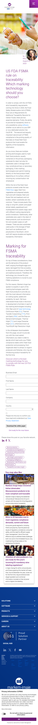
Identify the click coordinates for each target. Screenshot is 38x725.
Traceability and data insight (16, 467)
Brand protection (12, 447)
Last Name (10, 389)
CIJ (20, 311)
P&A (15, 316)
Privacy (13, 660)
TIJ (12, 321)
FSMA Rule (10, 190)
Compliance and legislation (15, 450)
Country (8, 406)
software (25, 125)
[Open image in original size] (10, 6)
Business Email (11, 373)
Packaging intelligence (14, 460)
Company (9, 398)
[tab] (19, 601)
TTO (23, 314)
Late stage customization (15, 457)
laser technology (25, 309)
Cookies (32, 660)
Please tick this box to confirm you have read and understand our (18, 418)
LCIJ (12, 324)
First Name (10, 381)
